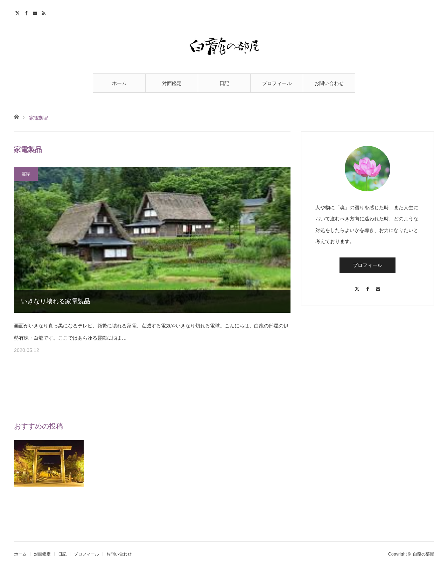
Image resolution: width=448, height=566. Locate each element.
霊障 (26, 173)
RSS (44, 12)
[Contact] (378, 286)
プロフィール (277, 83)
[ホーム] (16, 116)
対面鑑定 (172, 83)
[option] (49, 475)
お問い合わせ (329, 83)
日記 (224, 83)
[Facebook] (367, 286)
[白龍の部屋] (224, 46)
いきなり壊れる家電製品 (55, 301)
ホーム (119, 83)
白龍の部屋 (423, 554)
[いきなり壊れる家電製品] (152, 240)
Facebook (27, 12)
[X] (357, 286)
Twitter (18, 12)
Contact (35, 12)
